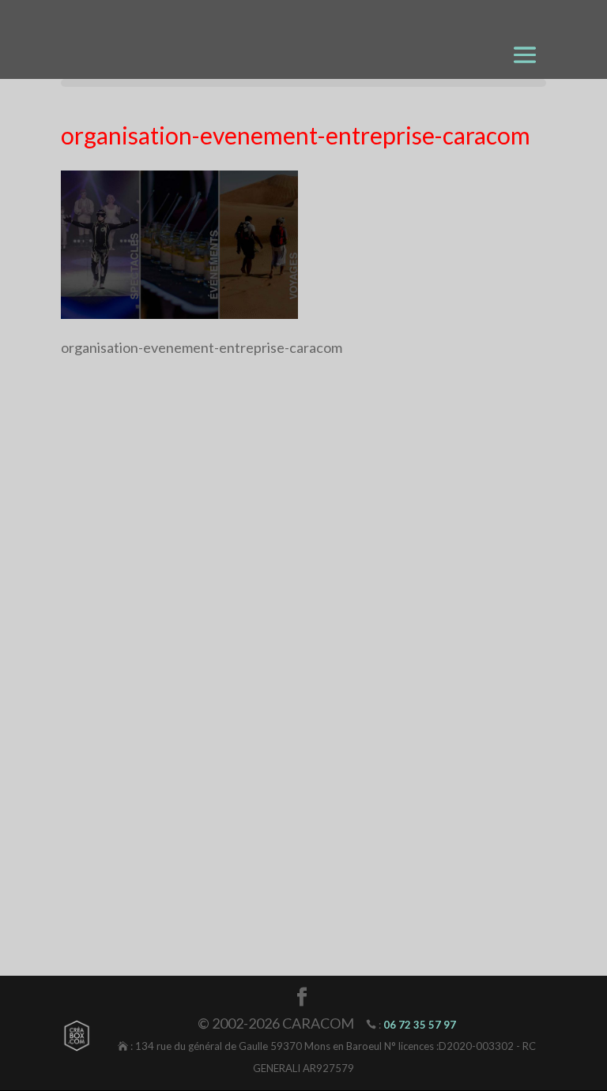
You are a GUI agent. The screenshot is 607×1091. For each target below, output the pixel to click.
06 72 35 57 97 (419, 1024)
